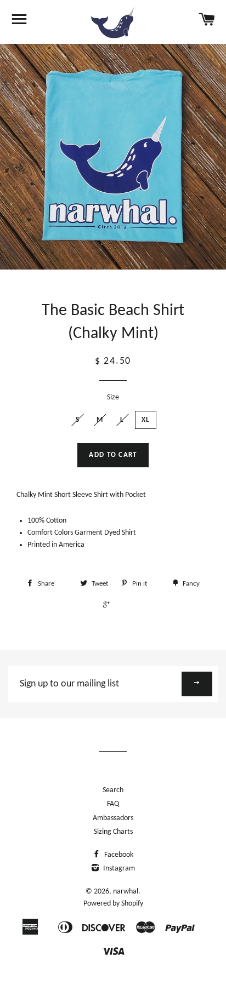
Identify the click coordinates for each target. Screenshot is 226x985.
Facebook (118, 855)
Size (113, 397)
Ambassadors (113, 818)
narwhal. (126, 891)
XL (146, 419)
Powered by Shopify (113, 904)
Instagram (118, 868)
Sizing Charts (113, 832)
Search (113, 790)
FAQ (113, 804)
